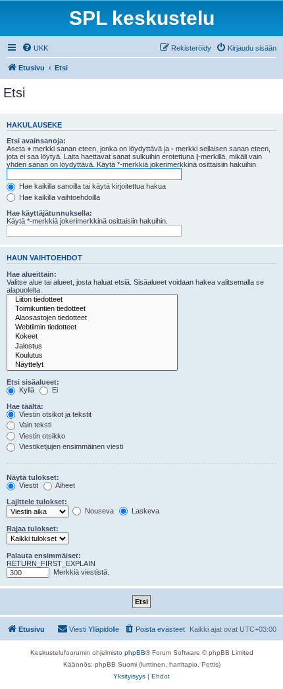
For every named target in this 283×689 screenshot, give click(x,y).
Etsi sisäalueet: (33, 382)
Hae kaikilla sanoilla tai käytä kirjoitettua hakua (91, 186)
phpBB (134, 652)
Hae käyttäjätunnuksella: (49, 213)
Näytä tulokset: (33, 477)
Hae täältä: (25, 406)
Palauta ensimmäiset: (44, 555)
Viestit (27, 485)
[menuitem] (35, 48)
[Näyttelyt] (92, 364)
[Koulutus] (92, 355)
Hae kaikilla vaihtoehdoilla (58, 197)
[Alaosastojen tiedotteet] (92, 318)
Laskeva (144, 511)
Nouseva (98, 511)
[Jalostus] (92, 346)
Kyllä (25, 390)
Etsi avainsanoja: (36, 141)
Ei (54, 390)
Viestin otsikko (41, 436)
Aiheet (64, 485)
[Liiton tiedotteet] (92, 299)
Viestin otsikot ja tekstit (54, 414)
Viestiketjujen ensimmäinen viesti (70, 446)
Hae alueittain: (32, 274)
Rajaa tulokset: (33, 529)
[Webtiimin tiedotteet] (92, 327)
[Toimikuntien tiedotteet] (92, 309)
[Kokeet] (92, 336)
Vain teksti (34, 425)
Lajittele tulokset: (37, 502)
